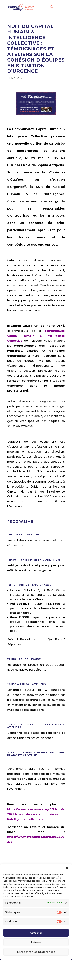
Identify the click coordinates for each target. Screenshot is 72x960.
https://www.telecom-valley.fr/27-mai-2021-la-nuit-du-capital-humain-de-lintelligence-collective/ (35, 814)
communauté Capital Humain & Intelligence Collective (36, 335)
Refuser (36, 942)
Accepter (36, 932)
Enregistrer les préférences (36, 951)
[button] (67, 868)
